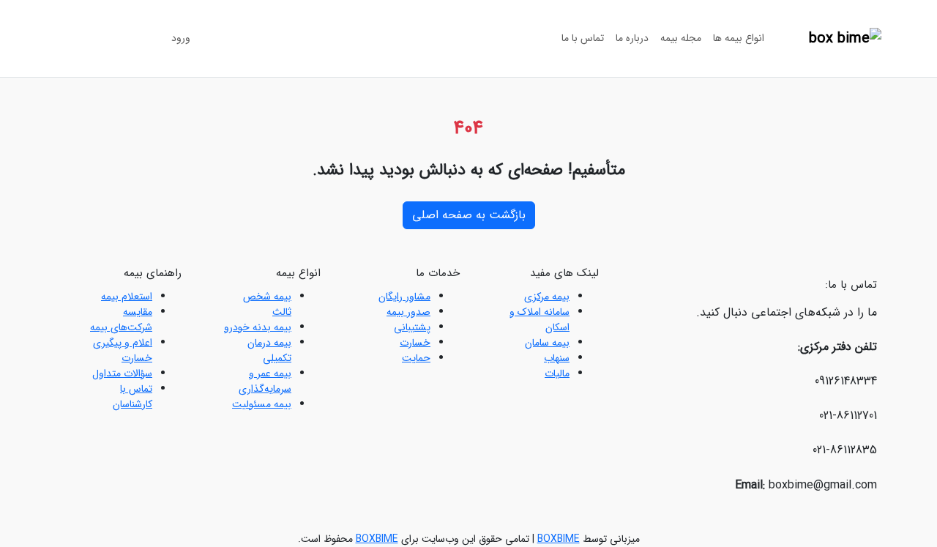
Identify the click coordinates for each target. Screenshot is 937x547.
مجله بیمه (680, 38)
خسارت (415, 343)
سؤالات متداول (122, 373)
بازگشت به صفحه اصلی (469, 215)
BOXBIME (558, 539)
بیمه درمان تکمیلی (269, 350)
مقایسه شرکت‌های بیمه (121, 319)
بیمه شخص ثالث (267, 304)
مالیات (557, 373)
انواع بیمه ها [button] (738, 38)
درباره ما (632, 38)
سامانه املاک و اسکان (539, 319)
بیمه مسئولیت (261, 404)
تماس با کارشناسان (132, 396)
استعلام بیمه (126, 297)
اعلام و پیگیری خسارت (122, 350)
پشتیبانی (412, 327)
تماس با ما (582, 38)
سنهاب (557, 358)
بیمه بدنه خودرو (257, 327)
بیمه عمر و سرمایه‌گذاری (265, 381)
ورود (180, 38)
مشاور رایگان (404, 297)
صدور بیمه (408, 312)
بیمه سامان (547, 343)
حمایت (416, 358)
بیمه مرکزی (547, 297)
